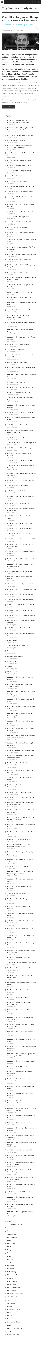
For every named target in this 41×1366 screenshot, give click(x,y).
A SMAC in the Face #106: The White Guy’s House (21, 443)
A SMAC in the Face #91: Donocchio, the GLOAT (21, 539)
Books (9, 1231)
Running (9, 1325)
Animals (9, 1228)
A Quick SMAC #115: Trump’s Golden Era (19, 297)
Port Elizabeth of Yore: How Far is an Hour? (19, 165)
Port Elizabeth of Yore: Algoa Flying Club (18, 957)
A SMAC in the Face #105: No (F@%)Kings (19, 448)
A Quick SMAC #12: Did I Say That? (17, 227)
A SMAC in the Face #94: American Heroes (19, 523)
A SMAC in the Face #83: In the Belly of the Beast (21, 615)
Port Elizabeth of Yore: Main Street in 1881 (19, 392)
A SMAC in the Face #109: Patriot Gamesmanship (21, 412)
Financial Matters (12, 1243)
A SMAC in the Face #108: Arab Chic (17, 425)
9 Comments (19, 30)
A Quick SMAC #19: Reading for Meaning (19, 170)
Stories (9, 1331)
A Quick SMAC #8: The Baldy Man (17, 272)
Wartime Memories (12, 661)
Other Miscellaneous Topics (15, 1294)
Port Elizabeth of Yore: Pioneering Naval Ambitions (21, 254)
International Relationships (15, 656)
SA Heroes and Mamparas (14, 1328)
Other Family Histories (13, 1287)
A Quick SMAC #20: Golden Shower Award (19, 160)
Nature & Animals (12, 1281)
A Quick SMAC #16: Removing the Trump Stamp (21, 186)
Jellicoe (9, 666)
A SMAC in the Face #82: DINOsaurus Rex (19, 628)
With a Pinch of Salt (13, 1334)
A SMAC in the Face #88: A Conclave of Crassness (21, 589)
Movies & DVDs (11, 1278)
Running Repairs (12, 640)
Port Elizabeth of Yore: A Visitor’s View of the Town (21, 559)
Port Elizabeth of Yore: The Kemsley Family (19, 1123)
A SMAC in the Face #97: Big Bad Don (18, 503)
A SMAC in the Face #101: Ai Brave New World (20, 480)
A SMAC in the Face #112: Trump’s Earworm (20, 382)
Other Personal (11, 1300)
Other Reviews (11, 1303)
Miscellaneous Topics (13, 1275)
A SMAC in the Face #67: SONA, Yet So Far (19, 1192)
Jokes (9, 1262)
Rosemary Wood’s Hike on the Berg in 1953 (19, 292)
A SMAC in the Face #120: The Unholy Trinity (20, 211)
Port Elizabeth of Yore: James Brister (17, 997)
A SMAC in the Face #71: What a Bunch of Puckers (21, 963)
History (20, 25)
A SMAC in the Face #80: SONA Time (17, 645)
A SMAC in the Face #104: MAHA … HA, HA (19, 460)
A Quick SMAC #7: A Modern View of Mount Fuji (21, 310)
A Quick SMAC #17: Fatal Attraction (17, 181)
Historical (10, 1253)
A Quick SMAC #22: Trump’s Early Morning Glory (21, 135)
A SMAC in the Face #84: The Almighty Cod (19, 610)
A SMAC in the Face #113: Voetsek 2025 (18, 344)
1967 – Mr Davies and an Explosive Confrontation (21, 584)
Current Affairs (11, 1234)
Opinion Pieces (28, 25)
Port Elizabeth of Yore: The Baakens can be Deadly (21, 1061)
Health (9, 1246)
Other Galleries (11, 1290)
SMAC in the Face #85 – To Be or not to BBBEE (20, 605)
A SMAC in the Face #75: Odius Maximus (19, 866)
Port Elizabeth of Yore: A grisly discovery (18, 1066)
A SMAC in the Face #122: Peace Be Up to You (20, 191)
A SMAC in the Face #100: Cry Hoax (17, 485)
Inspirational (11, 1259)
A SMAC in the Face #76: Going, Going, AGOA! (20, 797)
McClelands (10, 1268)
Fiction (9, 1240)
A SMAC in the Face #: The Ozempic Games (19, 792)
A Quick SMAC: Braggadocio (15, 349)
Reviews (9, 1319)
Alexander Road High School (15, 1224)
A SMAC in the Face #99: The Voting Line (19, 491)
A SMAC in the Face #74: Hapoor (16, 893)
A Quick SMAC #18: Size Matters (16, 176)
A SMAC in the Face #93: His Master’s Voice (19, 528)
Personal (9, 1306)
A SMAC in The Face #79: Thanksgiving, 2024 (20, 750)
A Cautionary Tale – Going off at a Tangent (19, 571)
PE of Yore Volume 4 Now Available (17, 362)
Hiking (9, 1250)
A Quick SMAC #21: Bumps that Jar (17, 140)
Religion (9, 1316)
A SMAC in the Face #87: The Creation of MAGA (20, 594)
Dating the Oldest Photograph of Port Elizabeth (20, 839)
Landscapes (10, 1265)
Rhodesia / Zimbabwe (13, 1322)
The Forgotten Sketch (13, 672)
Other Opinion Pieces (13, 1297)
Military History (11, 1272)
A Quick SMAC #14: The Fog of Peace (18, 217)
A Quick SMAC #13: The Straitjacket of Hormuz (20, 222)
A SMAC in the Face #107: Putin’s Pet (17, 437)
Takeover (10, 651)
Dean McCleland (9, 25)
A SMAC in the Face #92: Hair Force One (18, 534)
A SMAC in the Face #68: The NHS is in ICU (19, 1150)
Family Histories (12, 1237)
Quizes (9, 1312)
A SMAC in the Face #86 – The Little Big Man (20, 599)
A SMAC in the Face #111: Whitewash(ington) (20, 387)
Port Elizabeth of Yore (13, 1309)
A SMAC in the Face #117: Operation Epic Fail (20, 259)
